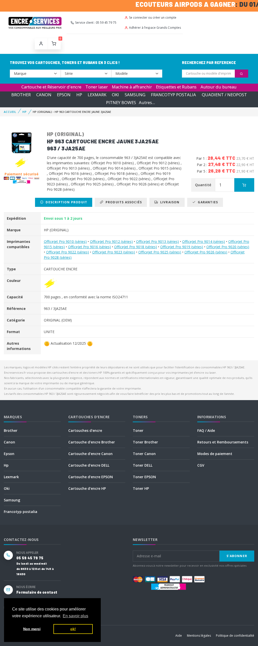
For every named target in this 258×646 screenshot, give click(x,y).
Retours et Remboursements (222, 442)
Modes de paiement (214, 453)
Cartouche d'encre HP (87, 488)
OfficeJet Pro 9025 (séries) (159, 252)
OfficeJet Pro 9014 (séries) (203, 241)
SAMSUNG (135, 95)
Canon (9, 442)
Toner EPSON (144, 476)
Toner (138, 430)
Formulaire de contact (36, 592)
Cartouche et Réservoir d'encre (51, 87)
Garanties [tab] (207, 202)
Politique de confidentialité (235, 635)
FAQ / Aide (206, 430)
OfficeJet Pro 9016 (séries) (89, 246)
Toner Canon (144, 453)
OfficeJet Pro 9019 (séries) (181, 246)
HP (79, 95)
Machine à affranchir (132, 87)
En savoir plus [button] (75, 616)
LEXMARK (97, 95)
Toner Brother (145, 442)
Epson (9, 453)
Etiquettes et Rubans (176, 87)
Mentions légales (199, 635)
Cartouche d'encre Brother (91, 442)
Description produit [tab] (65, 202)
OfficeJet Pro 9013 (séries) (157, 241)
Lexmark (11, 476)
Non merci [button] (32, 629)
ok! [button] (73, 629)
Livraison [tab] (169, 202)
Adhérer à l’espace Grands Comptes (155, 27)
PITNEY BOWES (121, 102)
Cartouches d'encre (85, 430)
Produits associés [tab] (122, 202)
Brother (10, 430)
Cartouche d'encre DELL (88, 465)
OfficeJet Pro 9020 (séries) (227, 246)
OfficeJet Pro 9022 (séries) (67, 252)
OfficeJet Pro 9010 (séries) (65, 241)
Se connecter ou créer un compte (152, 17)
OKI (115, 95)
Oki (7, 488)
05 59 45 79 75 (29, 558)
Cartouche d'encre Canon (90, 453)
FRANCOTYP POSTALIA (173, 95)
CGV (200, 465)
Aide (178, 635)
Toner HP (141, 488)
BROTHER (21, 95)
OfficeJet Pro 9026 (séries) (205, 252)
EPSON (64, 95)
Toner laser (96, 87)
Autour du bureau (219, 87)
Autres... (147, 102)
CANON (43, 95)
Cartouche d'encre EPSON (90, 476)
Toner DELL (142, 465)
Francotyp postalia (20, 511)
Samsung (12, 500)
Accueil (10, 112)
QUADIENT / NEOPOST (224, 95)
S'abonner (237, 556)
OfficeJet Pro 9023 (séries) (113, 252)
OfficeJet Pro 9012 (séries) (111, 241)
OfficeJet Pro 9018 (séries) (135, 246)
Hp (6, 465)
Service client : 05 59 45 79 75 (95, 22)
